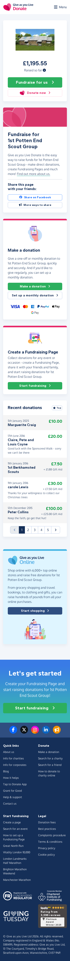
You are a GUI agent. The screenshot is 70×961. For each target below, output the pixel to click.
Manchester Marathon (17, 879)
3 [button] (35, 530)
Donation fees (47, 822)
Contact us (10, 803)
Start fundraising (32, 386)
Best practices (47, 828)
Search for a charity (50, 758)
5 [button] (48, 530)
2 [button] (28, 530)
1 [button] (23, 530)
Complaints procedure (52, 835)
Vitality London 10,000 (16, 852)
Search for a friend (49, 764)
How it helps (11, 777)
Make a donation (33, 286)
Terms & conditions (50, 841)
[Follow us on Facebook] (13, 732)
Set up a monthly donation (33, 295)
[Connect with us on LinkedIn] (46, 732)
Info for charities (13, 758)
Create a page (12, 822)
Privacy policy (46, 848)
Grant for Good (12, 790)
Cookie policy (46, 854)
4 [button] (41, 530)
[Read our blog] (57, 732)
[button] (44, 70)
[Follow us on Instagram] (35, 732)
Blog (6, 771)
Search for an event (15, 828)
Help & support (12, 797)
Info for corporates (14, 764)
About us (8, 752)
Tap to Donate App (15, 784)
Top (59, 407)
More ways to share (37, 205)
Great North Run (13, 845)
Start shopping (33, 611)
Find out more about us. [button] (33, 174)
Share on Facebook (37, 197)
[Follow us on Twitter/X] (24, 732)
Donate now (36, 93)
